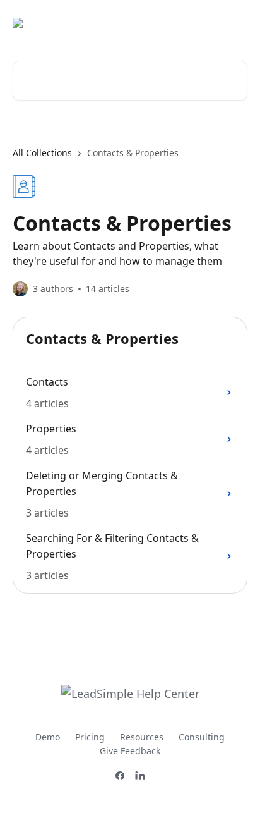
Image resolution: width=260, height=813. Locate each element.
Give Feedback (130, 751)
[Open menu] (236, 22)
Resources (141, 737)
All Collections (42, 153)
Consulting (202, 737)
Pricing (90, 737)
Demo (47, 737)
